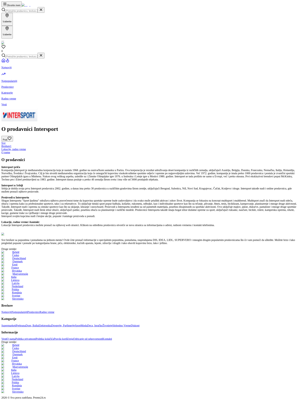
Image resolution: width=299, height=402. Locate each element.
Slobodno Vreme (121, 325)
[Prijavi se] (2, 40)
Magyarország (20, 273)
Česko (15, 255)
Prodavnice (33, 312)
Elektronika (45, 325)
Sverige (16, 295)
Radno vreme (47, 312)
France (15, 267)
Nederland (17, 286)
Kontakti (107, 338)
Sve (3, 143)
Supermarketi (8, 325)
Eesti (14, 264)
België (15, 252)
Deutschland (19, 258)
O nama (5, 152)
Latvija (15, 283)
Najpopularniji (19, 312)
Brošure (6, 146)
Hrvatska (17, 270)
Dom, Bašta (32, 325)
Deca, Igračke (94, 325)
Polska (15, 289)
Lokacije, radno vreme (13, 149)
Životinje (107, 325)
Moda (84, 325)
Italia (13, 276)
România (17, 292)
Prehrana (21, 325)
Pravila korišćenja (63, 338)
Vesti (4, 338)
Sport (78, 325)
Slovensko (18, 298)
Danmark (17, 261)
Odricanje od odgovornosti (87, 338)
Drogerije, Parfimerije (63, 325)
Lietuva (15, 280)
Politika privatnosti (25, 338)
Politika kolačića (45, 338)
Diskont (135, 325)
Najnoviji (6, 312)
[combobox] (22, 11)
